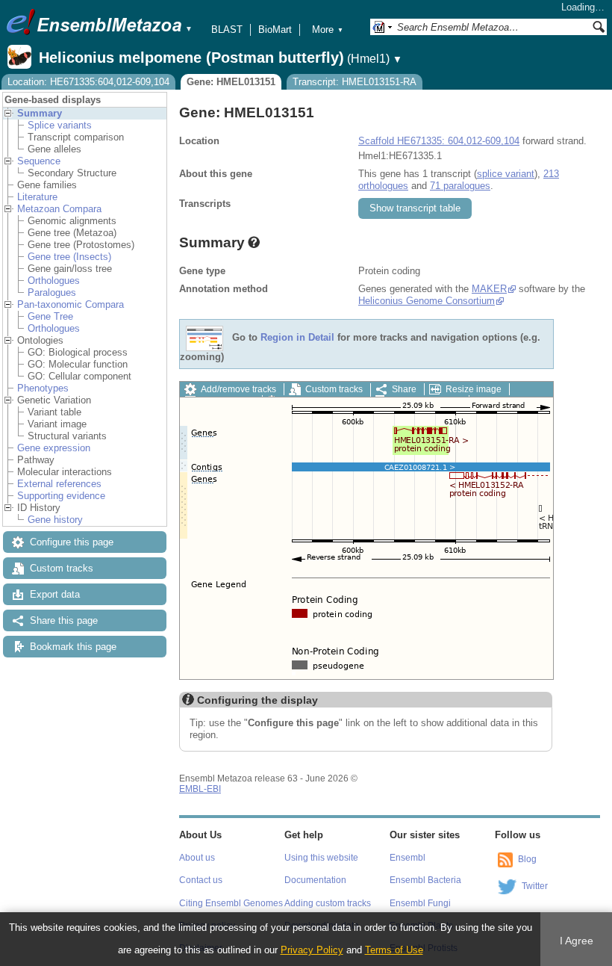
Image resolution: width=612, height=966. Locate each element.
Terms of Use (394, 950)
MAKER (489, 288)
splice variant (505, 173)
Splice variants (60, 125)
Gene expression (53, 447)
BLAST (227, 29)
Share (404, 389)
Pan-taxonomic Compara (70, 304)
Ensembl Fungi (420, 903)
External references (59, 483)
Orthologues (54, 280)
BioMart (275, 29)
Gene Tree (50, 316)
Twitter (535, 886)
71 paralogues (460, 185)
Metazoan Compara (59, 208)
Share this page (64, 620)
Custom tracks (61, 568)
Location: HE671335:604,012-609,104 (88, 81)
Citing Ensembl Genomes (231, 903)
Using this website (321, 857)
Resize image (474, 389)
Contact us (200, 880)
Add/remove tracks (238, 389)
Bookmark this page (73, 646)
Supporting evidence (61, 495)
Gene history (55, 519)
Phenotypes (43, 388)
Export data (55, 594)
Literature (37, 196)
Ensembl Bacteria (425, 880)
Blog (527, 859)
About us (197, 857)
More (327, 29)
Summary (39, 113)
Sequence (38, 161)
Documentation (315, 880)
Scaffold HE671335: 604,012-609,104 (438, 140)
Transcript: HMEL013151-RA (354, 81)
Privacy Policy (312, 950)
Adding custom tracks (327, 903)
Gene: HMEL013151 (231, 81)
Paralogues (52, 292)
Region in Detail (297, 338)
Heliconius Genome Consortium (426, 300)
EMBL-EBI (200, 788)
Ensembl (407, 857)
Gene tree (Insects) (69, 256)
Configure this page (71, 542)
